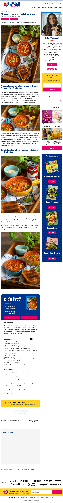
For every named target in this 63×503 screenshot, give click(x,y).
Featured (37, 497)
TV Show (50, 7)
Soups (25, 411)
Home (33, 7)
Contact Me (32, 497)
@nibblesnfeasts (12, 404)
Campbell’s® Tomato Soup (22, 133)
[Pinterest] (45, 3)
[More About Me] (52, 24)
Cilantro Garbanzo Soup (10, 420)
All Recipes (7, 11)
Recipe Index (22, 497)
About (38, 7)
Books (55, 7)
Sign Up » (52, 89)
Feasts (21, 411)
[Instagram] (43, 3)
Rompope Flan (34, 420)
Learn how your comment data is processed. (26, 469)
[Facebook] (48, 69)
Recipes (44, 7)
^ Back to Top (12, 497)
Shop (60, 7)
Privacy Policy (49, 497)
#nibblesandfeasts (31, 404)
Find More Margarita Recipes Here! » (52, 148)
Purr (38, 500)
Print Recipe (12, 317)
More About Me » (52, 64)
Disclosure (43, 497)
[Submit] (60, 3)
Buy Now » (52, 258)
